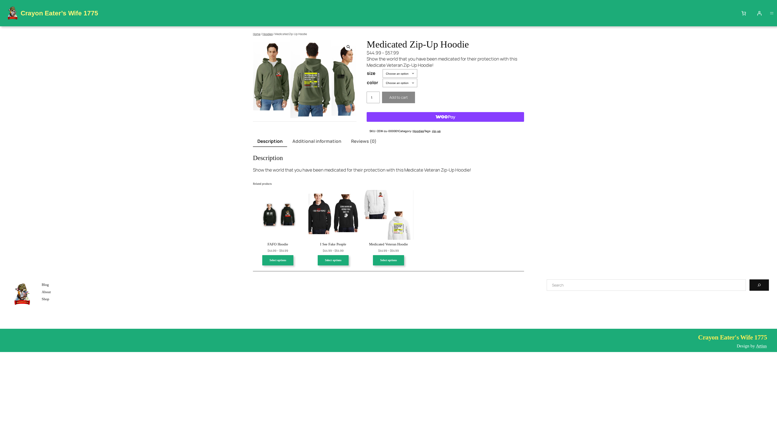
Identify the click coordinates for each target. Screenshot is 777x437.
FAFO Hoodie (277, 244)
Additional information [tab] (316, 141)
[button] (348, 47)
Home (256, 34)
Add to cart (398, 97)
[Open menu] (771, 13)
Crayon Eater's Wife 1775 (732, 337)
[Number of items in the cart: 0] (743, 13)
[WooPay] (445, 117)
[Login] (759, 13)
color (372, 83)
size (371, 73)
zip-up (436, 131)
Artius (761, 345)
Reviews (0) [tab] (364, 141)
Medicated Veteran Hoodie (388, 244)
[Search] (759, 285)
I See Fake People (333, 244)
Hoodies (267, 34)
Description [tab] (270, 141)
